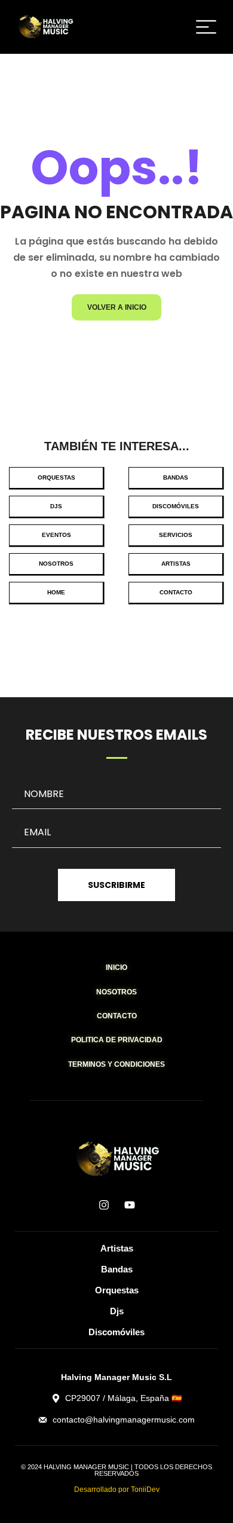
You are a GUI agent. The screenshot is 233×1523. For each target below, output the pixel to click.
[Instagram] (104, 1205)
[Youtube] (129, 1205)
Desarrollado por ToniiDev (117, 1489)
